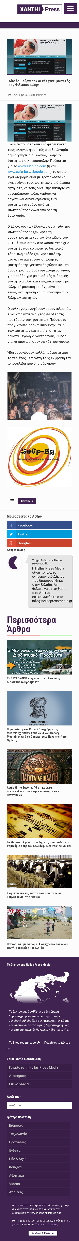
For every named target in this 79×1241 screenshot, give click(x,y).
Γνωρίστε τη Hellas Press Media (33, 1067)
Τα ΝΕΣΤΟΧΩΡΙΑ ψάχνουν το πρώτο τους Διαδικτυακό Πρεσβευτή (33, 680)
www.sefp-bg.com (32, 166)
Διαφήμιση (17, 1076)
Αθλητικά (16, 1175)
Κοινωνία (27, 501)
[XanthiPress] (39, 9)
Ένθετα (14, 1150)
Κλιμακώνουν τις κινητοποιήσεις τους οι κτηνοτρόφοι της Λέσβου (34, 895)
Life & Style (17, 1159)
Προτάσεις (17, 1142)
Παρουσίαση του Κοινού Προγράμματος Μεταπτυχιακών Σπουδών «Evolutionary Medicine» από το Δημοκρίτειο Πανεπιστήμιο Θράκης (37, 735)
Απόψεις (16, 1192)
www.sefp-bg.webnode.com (28, 172)
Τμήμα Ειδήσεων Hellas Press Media (47, 562)
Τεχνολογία (18, 1134)
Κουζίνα (15, 1167)
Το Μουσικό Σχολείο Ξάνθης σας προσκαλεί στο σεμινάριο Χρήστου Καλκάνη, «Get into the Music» (39, 844)
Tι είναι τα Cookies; (46, 1224)
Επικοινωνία (19, 1084)
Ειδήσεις (16, 1125)
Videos (14, 1184)
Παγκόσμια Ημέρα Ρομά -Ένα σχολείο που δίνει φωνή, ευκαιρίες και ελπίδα (37, 946)
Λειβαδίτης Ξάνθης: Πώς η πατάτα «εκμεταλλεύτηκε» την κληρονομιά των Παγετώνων (33, 791)
